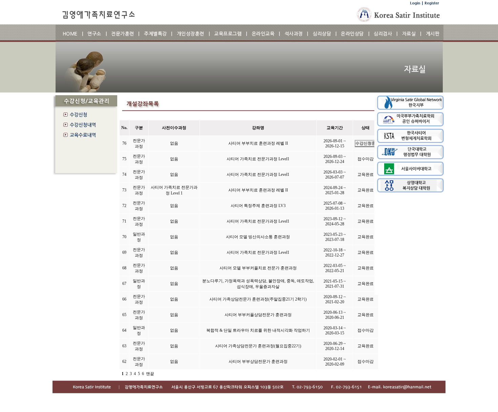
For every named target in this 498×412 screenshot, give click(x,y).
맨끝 (150, 373)
